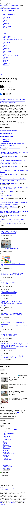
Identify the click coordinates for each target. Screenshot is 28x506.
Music (2, 191)
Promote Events (7, 459)
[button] (14, 379)
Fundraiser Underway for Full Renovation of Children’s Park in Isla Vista (12, 144)
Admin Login (6, 469)
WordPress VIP (4, 504)
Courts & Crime (4, 183)
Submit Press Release (9, 453)
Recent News (6, 139)
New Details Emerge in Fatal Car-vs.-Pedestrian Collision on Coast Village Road (13, 203)
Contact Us (6, 62)
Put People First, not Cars (6, 133)
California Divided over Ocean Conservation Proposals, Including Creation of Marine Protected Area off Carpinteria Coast (12, 162)
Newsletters (14, 5)
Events (5, 20)
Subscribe (4, 10)
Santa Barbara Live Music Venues (12, 39)
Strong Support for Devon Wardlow (8, 130)
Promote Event (7, 439)
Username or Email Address (8, 416)
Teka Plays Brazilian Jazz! (8, 335)
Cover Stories (7, 53)
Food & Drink (6, 17)
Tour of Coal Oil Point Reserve (9, 248)
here (18, 412)
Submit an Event (4, 5)
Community (3, 148)
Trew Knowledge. (12, 502)
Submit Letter (7, 468)
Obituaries (6, 23)
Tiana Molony (9, 191)
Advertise (5, 59)
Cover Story (6, 448)
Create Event (6, 63)
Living (4, 16)
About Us (5, 60)
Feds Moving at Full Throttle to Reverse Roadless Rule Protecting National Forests (14, 152)
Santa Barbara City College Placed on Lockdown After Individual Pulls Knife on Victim (14, 211)
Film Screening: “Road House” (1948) (11, 357)
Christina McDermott (14, 148)
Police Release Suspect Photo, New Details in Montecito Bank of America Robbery (13, 179)
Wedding (5, 54)
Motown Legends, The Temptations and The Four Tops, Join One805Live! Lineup (14, 188)
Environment (3, 156)
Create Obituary (7, 466)
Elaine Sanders (15, 183)
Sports (5, 22)
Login (21, 5)
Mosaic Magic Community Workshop (11, 314)
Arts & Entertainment (9, 14)
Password (3, 420)
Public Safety (4, 174)
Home (4, 33)
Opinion (5, 19)
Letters (2, 75)
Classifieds (6, 28)
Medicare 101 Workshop (7, 284)
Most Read (6, 141)
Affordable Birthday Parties (6, 136)
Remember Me (5, 423)
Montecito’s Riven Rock (6, 195)
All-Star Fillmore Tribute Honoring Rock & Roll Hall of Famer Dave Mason (14, 347)
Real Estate (6, 25)
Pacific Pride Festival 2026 (8, 233)
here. (15, 429)
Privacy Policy (4, 489)
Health (2, 223)
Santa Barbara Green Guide (10, 56)
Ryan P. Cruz (13, 174)
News (4, 13)
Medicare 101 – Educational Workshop (11, 274)
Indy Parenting (7, 26)
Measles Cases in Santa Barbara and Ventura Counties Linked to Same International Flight (12, 220)
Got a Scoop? (10, 10)
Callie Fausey (13, 156)
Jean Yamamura (14, 215)
